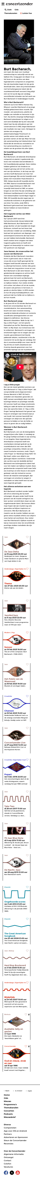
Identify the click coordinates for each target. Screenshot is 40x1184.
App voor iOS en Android (15, 1131)
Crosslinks (8, 696)
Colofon (7, 1164)
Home (7, 1095)
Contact (7, 1160)
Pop (13, 632)
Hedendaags (9, 569)
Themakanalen (10, 13)
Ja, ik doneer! (18, 1090)
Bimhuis (7, 1014)
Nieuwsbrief (10, 1117)
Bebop (11, 951)
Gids (16, 10)
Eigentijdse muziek (22, 569)
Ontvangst (8, 1157)
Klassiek (7, 887)
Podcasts (8, 1114)
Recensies (8, 1144)
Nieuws (7, 1101)
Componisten (10, 1128)
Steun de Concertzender (15, 1140)
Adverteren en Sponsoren (16, 1137)
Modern (7, 632)
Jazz (6, 537)
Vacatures (8, 1167)
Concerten (9, 1111)
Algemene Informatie (14, 1154)
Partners (8, 1134)
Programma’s (10, 1104)
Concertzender (10, 1046)
